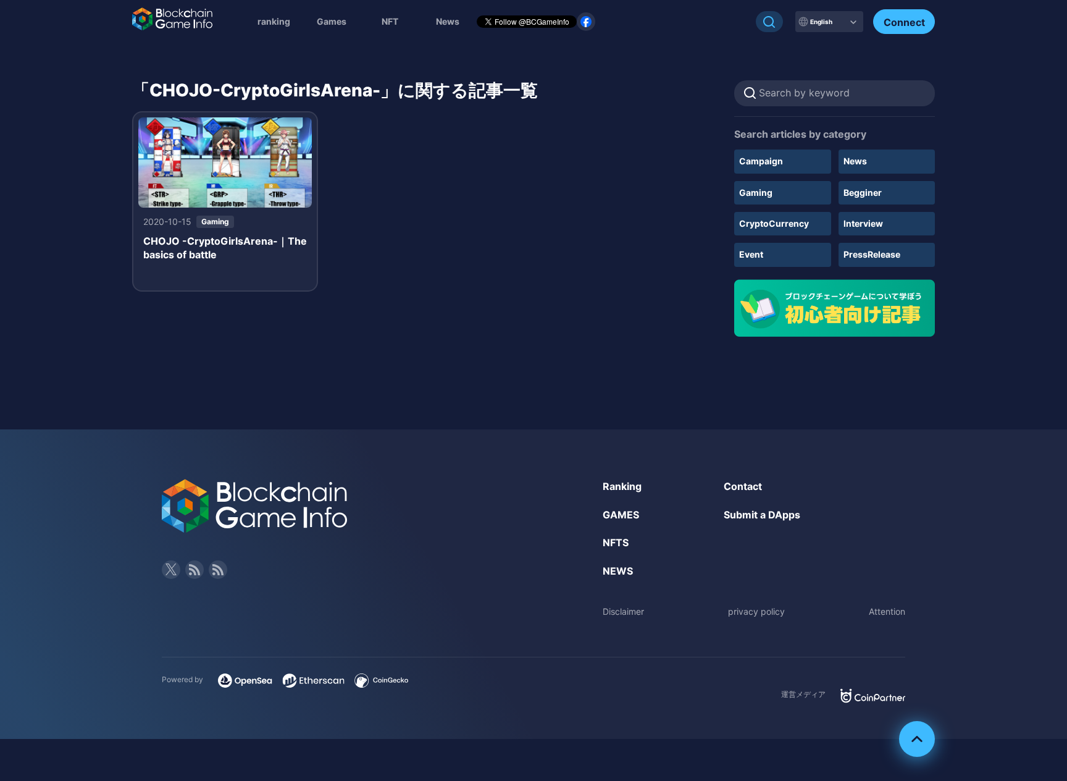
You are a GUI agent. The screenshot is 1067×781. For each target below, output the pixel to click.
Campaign (761, 161)
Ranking (622, 486)
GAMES (621, 515)
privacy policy (756, 611)
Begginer (862, 192)
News (855, 161)
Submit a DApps (762, 515)
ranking (273, 21)
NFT (390, 21)
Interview (863, 223)
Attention (887, 611)
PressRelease (871, 254)
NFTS (616, 542)
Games (331, 21)
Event (751, 254)
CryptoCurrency (774, 223)
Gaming (755, 192)
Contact (743, 486)
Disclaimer (623, 611)
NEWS (618, 571)
